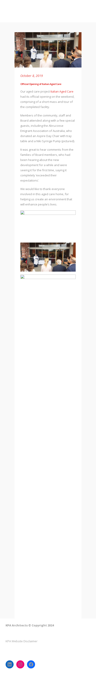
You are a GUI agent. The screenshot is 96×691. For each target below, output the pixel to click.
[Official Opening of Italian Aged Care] (48, 50)
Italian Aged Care (61, 91)
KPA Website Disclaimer (22, 641)
